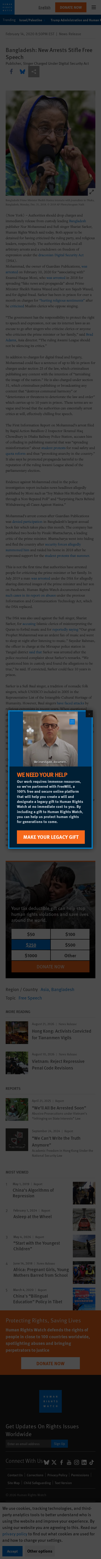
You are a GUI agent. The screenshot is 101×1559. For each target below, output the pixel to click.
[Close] (89, 713)
